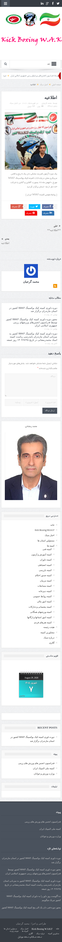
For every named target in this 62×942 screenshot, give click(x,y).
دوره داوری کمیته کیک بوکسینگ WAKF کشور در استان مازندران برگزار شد (33, 309)
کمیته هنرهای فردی (43, 622)
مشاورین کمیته (47, 632)
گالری (51, 642)
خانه (52, 524)
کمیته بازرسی (45, 570)
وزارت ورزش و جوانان (44, 773)
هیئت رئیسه (48, 627)
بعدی (7, 239)
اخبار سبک (14, 103)
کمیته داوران (46, 559)
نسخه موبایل (23, 937)
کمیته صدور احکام (43, 575)
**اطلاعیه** (54, 230)
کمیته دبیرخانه (45, 591)
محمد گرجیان (46, 103)
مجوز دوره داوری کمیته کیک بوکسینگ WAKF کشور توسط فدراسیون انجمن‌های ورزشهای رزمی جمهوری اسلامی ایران (31, 322)
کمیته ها (50, 545)
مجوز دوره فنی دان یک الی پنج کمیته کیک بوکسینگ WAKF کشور (31, 907)
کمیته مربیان (46, 580)
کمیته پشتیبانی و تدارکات (40, 606)
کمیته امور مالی (44, 601)
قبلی (55, 226)
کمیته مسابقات (45, 585)
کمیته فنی (47, 549)
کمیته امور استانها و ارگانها (39, 617)
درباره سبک (49, 637)
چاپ (38, 107)
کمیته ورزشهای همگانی (41, 611)
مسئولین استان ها (46, 540)
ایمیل (29, 107)
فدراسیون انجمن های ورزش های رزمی (36, 763)
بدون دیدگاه (52, 106)
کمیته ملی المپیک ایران (43, 768)
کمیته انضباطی (45, 564)
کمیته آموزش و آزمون (41, 554)
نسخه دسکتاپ (35, 937)
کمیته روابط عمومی (42, 596)
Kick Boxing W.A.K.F (44, 530)
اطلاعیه (5, 243)
